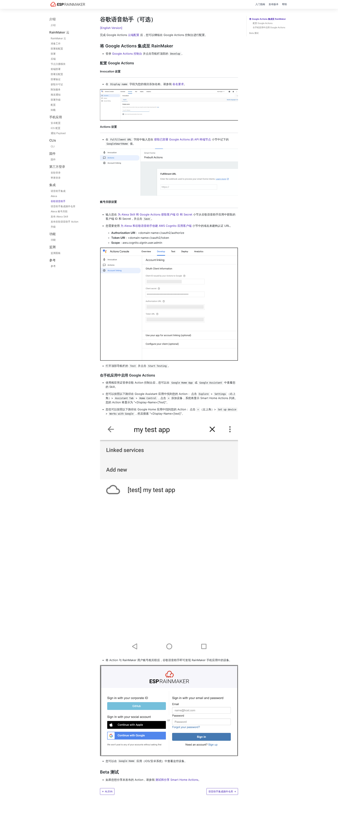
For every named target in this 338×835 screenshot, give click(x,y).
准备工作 (56, 43)
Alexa (54, 195)
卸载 (53, 109)
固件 (53, 159)
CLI (53, 146)
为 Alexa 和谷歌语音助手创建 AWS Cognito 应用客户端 (156, 225)
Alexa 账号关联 (59, 211)
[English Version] (111, 28)
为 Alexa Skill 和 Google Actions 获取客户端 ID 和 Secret (155, 214)
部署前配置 (57, 48)
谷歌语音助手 (58, 200)
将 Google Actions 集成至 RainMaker (267, 19)
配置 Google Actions (263, 23)
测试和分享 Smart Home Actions (176, 779)
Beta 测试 (254, 33)
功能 (53, 239)
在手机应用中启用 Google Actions (269, 27)
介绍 (53, 25)
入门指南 (260, 4)
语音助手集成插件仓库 (63, 206)
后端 (53, 58)
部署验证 (56, 79)
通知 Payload (58, 133)
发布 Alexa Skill (59, 216)
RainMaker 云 (58, 38)
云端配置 (133, 35)
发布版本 (273, 4)
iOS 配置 (55, 128)
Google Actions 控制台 (127, 53)
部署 (53, 53)
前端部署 (56, 68)
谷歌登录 (56, 172)
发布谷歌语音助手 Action (64, 221)
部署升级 (56, 99)
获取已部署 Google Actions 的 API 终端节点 (182, 139)
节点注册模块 (58, 63)
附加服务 (56, 89)
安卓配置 (56, 122)
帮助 (284, 4)
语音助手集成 (58, 190)
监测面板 (56, 252)
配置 (53, 104)
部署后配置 (57, 73)
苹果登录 (56, 177)
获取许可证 (57, 84)
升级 (53, 226)
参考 (53, 265)
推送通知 (56, 94)
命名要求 (178, 84)
